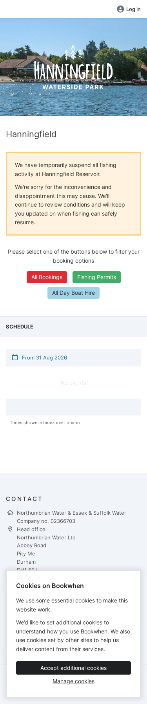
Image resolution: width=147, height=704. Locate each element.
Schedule (19, 326)
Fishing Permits (96, 277)
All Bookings (46, 277)
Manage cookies (73, 681)
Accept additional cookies (73, 667)
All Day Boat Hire (73, 292)
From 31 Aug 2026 (43, 357)
